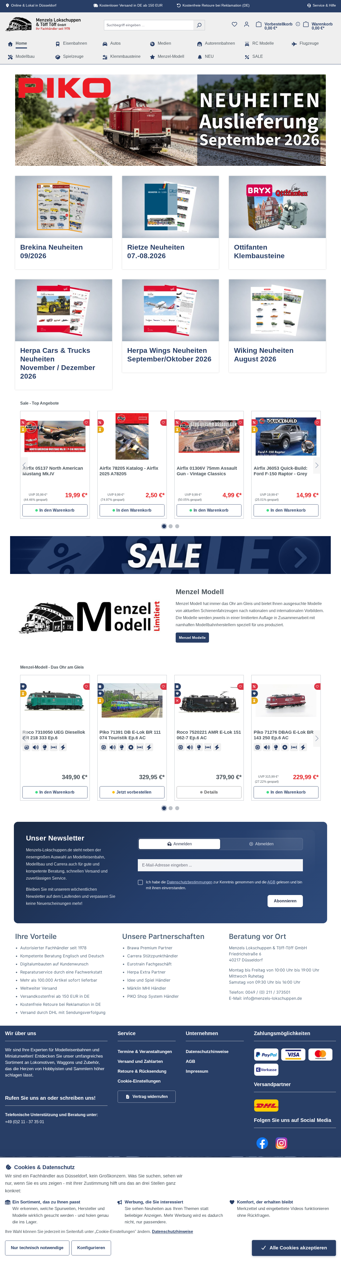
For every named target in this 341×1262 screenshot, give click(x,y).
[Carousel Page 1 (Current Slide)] (164, 526)
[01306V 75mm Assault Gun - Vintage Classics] (209, 436)
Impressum (197, 1071)
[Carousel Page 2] (171, 526)
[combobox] (148, 25)
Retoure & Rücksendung (142, 1071)
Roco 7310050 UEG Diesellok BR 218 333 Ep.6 (53, 735)
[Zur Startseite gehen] (43, 24)
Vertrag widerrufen (150, 1096)
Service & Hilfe (324, 5)
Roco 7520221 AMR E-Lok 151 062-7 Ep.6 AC (209, 735)
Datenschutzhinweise (207, 1051)
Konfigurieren (91, 1247)
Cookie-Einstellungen (139, 1081)
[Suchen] (199, 25)
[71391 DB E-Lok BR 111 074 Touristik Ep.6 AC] (131, 700)
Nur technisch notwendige (37, 1247)
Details (211, 792)
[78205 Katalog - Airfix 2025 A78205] (131, 436)
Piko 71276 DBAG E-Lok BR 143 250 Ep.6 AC (283, 735)
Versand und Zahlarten (140, 1061)
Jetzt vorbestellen (134, 792)
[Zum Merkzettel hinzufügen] (86, 422)
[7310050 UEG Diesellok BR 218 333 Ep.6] (54, 700)
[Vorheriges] (19, 120)
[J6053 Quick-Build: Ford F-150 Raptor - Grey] (286, 436)
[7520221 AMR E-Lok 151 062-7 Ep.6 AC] (209, 700)
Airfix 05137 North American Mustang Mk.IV (52, 471)
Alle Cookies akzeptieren (298, 1247)
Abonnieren (285, 901)
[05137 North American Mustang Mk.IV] (54, 436)
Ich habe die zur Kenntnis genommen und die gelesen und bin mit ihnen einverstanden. (224, 885)
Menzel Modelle (192, 638)
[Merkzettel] (234, 24)
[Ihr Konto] (247, 24)
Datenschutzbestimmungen (189, 882)
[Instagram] (281, 1143)
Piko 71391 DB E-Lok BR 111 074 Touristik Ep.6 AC (130, 735)
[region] (170, 120)
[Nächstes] (322, 120)
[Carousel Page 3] (177, 526)
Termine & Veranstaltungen (145, 1051)
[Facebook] (262, 1143)
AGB (271, 882)
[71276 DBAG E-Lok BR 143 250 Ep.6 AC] (286, 700)
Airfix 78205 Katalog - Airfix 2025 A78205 (128, 471)
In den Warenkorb (56, 510)
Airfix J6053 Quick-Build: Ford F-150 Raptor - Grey (280, 471)
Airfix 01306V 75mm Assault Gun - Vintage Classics (207, 471)
